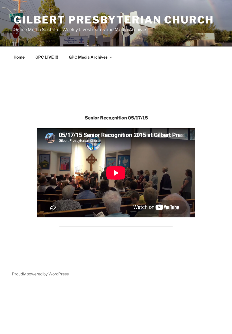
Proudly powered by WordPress (40, 273)
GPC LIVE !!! (46, 57)
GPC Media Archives (88, 57)
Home (19, 57)
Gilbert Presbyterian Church (114, 20)
